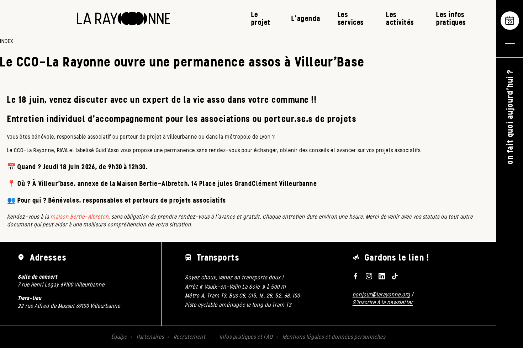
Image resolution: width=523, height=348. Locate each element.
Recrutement (189, 336)
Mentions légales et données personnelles (333, 336)
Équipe (119, 336)
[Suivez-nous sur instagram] (368, 276)
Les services (351, 18)
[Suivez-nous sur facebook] (356, 276)
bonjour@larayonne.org (381, 294)
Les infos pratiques (451, 18)
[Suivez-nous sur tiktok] (395, 276)
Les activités (400, 18)
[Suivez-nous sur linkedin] (382, 276)
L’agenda (306, 18)
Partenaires (150, 336)
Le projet (261, 18)
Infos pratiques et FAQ (246, 336)
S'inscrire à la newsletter (383, 302)
